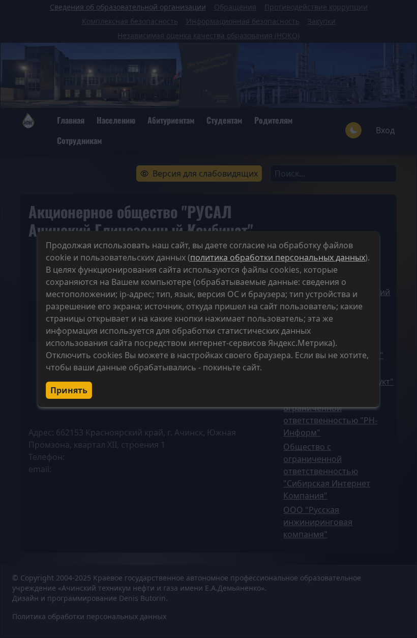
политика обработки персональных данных (277, 257)
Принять (68, 390)
